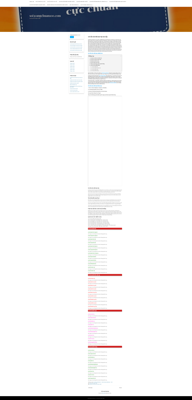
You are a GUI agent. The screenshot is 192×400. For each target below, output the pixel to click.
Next (120, 387)
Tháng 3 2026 (72, 67)
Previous (90, 387)
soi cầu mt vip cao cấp (52, 1)
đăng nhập (103, 393)
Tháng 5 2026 (72, 64)
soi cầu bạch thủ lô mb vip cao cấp (76, 43)
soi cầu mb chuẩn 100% (93, 383)
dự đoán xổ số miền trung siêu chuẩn (117, 1)
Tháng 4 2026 (72, 66)
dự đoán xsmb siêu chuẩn (82, 1)
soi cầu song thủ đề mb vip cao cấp (76, 48)
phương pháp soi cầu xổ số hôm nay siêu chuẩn (57, 4)
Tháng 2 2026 (72, 69)
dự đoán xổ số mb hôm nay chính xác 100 (98, 1)
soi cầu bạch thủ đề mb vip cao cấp (76, 50)
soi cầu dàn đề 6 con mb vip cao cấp (76, 47)
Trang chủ (32, 1)
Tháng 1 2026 (72, 71)
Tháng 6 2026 (72, 63)
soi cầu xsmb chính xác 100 (86, 4)
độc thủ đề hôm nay (74, 4)
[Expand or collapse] (120, 56)
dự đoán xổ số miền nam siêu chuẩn (66, 1)
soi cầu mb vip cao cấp (40, 1)
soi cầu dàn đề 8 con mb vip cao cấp (76, 45)
